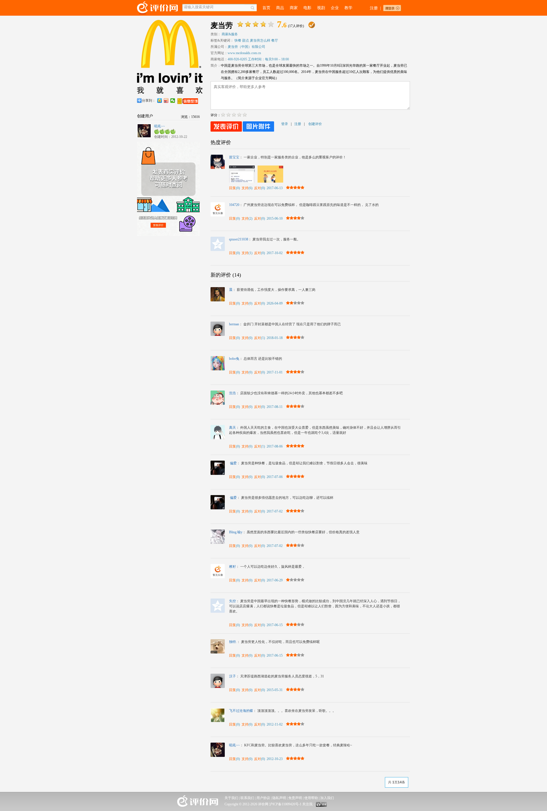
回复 (232, 188)
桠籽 (232, 567)
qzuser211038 (238, 239)
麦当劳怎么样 (260, 40)
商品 (280, 8)
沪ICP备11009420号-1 (285, 804)
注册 (374, 8)
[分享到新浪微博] (166, 100)
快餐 (237, 40)
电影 (307, 8)
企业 (335, 8)
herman (234, 324)
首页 (266, 8)
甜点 (245, 40)
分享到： (149, 101)
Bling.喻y (235, 532)
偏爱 (233, 463)
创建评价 (315, 124)
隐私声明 (279, 798)
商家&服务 (230, 34)
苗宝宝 (234, 157)
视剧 (321, 8)
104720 (234, 205)
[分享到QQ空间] (159, 100)
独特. (233, 642)
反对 (257, 188)
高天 (232, 428)
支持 (245, 188)
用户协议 (263, 798)
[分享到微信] (172, 100)
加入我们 (327, 798)
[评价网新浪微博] (321, 806)
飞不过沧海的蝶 (241, 711)
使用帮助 (311, 798)
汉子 (232, 676)
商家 (294, 8)
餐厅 (274, 40)
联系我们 (247, 798)
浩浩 (232, 393)
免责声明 (295, 798)
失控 (232, 601)
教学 (348, 8)
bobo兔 (234, 359)
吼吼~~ (159, 126)
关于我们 (231, 798)
